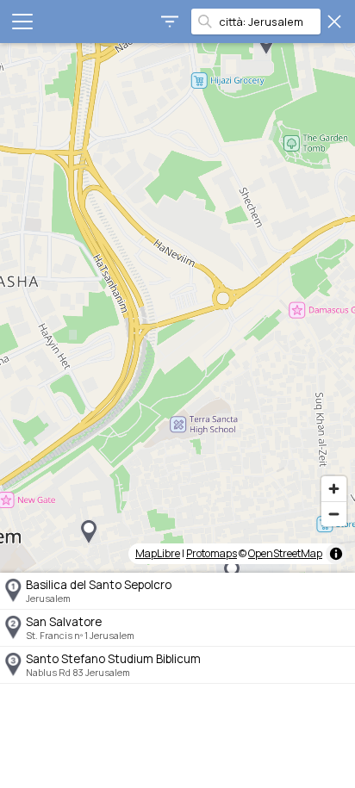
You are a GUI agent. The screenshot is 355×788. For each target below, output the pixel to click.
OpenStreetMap (285, 553)
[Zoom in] (333, 488)
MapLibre (157, 553)
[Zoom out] (333, 513)
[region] (177, 308)
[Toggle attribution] (336, 553)
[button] (88, 532)
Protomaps (211, 553)
